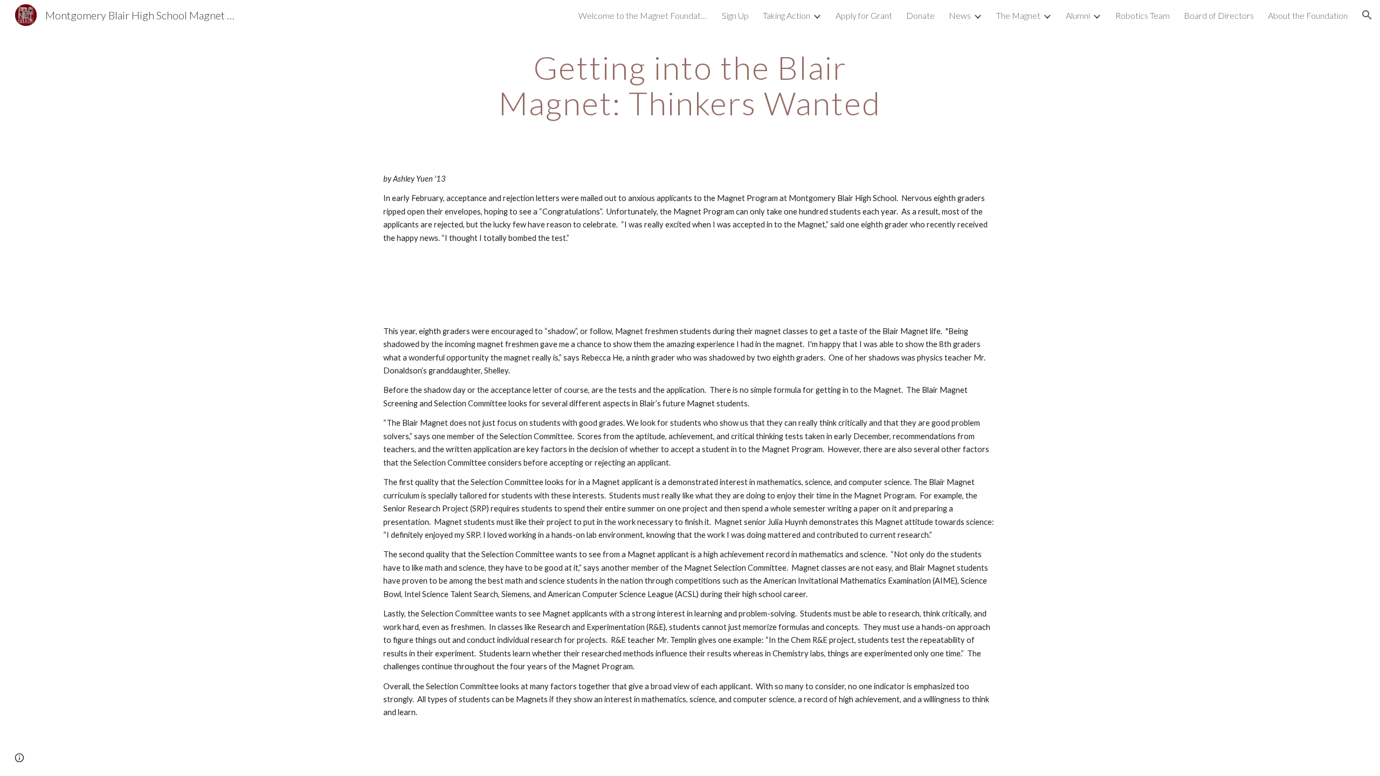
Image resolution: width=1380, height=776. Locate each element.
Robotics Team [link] (1142, 15)
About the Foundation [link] (1308, 15)
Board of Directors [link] (1219, 15)
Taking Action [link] (786, 15)
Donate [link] (920, 15)
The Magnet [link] (1018, 15)
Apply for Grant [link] (864, 15)
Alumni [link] (1078, 15)
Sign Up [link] (735, 15)
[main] (690, 85)
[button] (1367, 15)
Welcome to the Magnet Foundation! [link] (643, 15)
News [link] (960, 15)
